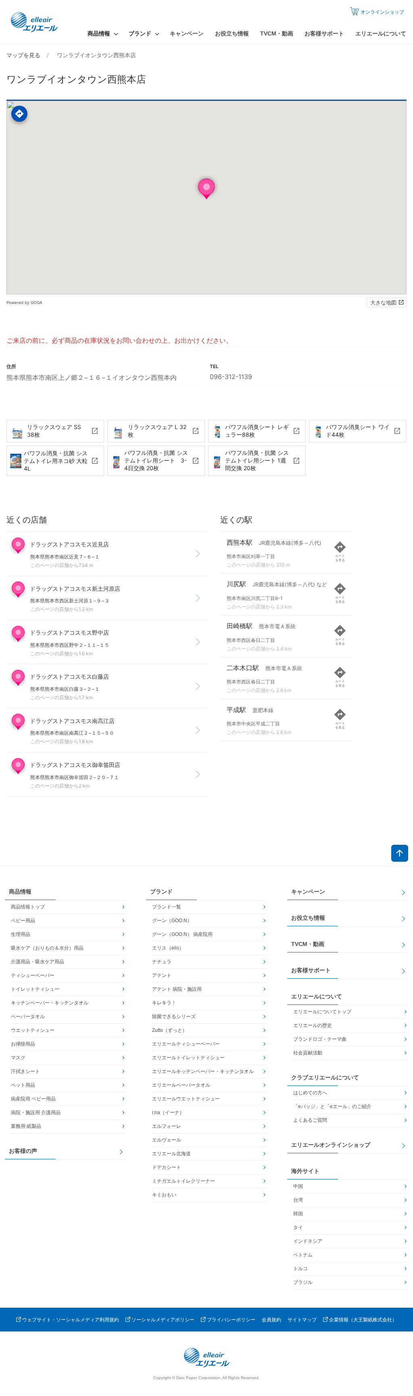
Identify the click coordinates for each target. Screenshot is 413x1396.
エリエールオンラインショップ (330, 1145)
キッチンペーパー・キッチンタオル (49, 1003)
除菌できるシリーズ (174, 1016)
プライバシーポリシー (231, 1320)
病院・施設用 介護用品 (35, 1112)
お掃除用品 (23, 1044)
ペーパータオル (28, 1016)
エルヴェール (166, 1140)
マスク (18, 1058)
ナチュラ (161, 962)
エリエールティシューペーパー (186, 1044)
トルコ (300, 1268)
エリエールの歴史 (312, 1025)
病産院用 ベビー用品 (33, 1099)
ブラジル (303, 1282)
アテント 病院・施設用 (177, 989)
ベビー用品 (23, 920)
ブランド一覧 (166, 907)
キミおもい (164, 1195)
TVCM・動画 (276, 33)
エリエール (35, 22)
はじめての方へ (310, 1093)
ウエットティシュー (32, 1030)
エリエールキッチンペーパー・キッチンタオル (203, 1071)
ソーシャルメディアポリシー (162, 1320)
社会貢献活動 (307, 1053)
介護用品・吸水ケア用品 (37, 962)
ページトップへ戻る (399, 853)
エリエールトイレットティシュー (188, 1058)
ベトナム (303, 1255)
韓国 (298, 1214)
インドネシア (307, 1241)
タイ (298, 1227)
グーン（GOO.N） (172, 920)
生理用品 (20, 934)
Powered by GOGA (24, 302)
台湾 (298, 1200)
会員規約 (271, 1320)
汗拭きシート (25, 1071)
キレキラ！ (164, 1003)
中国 (298, 1186)
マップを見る (23, 55)
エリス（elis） (168, 948)
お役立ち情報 (232, 33)
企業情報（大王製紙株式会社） (363, 1320)
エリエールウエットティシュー (186, 1099)
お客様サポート (324, 33)
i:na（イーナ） (168, 1112)
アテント (161, 975)
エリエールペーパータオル (181, 1085)
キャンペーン (187, 33)
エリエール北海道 (171, 1153)
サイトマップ (302, 1320)
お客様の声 (23, 1151)
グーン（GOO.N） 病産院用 (182, 934)
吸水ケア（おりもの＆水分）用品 (47, 948)
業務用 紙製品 (26, 1126)
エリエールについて (380, 33)
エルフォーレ (166, 1126)
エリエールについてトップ (322, 1012)
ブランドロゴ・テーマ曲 (319, 1039)
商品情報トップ (28, 907)
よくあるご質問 (310, 1120)
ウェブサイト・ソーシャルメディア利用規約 (70, 1320)
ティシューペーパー (32, 975)
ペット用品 (23, 1085)
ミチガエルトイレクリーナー (183, 1181)
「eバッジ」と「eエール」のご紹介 (332, 1106)
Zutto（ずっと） (169, 1030)
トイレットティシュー (35, 989)
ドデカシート (166, 1167)
